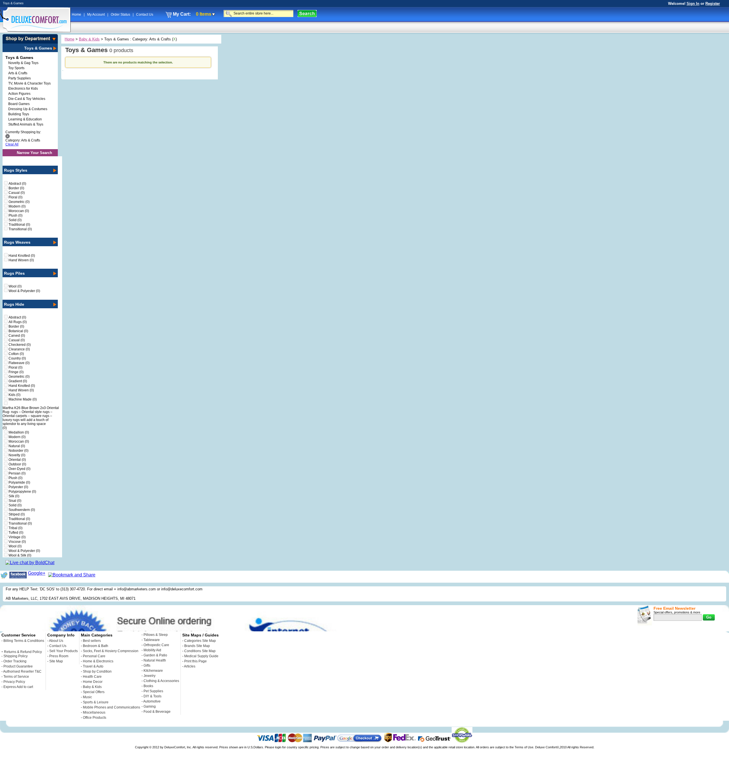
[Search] (307, 13)
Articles (189, 666)
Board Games (19, 104)
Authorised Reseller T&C (22, 671)
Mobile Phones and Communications (111, 707)
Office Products (94, 718)
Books (148, 686)
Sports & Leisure (95, 702)
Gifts (147, 665)
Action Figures (19, 94)
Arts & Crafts (17, 73)
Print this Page (195, 661)
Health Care (92, 677)
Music (87, 697)
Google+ (36, 573)
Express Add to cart (18, 687)
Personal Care (94, 656)
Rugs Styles (15, 170)
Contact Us (144, 15)
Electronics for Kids (23, 89)
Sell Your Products (63, 651)
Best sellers (92, 641)
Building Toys (18, 114)
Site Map (56, 661)
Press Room (58, 656)
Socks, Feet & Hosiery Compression (110, 651)
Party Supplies (19, 78)
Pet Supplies (153, 691)
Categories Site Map (200, 641)
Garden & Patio (155, 655)
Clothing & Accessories (161, 681)
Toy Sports (16, 68)
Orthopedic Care (156, 645)
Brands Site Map (197, 646)
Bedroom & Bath (95, 646)
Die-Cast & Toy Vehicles (26, 99)
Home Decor (93, 682)
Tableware (152, 640)
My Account (96, 15)
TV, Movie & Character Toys (29, 83)
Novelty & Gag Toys (23, 63)
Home (77, 15)
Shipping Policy (15, 656)
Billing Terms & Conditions (23, 641)
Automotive (152, 701)
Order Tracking (14, 661)
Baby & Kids (89, 39)
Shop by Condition (97, 671)
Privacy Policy (14, 682)
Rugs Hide (14, 304)
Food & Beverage (157, 712)
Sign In (693, 3)
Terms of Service (16, 677)
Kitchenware (153, 671)
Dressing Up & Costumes (27, 109)
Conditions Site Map (200, 651)
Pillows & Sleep (156, 635)
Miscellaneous (94, 712)
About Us (56, 641)
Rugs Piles (14, 273)
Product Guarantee (18, 666)
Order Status (121, 15)
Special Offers (94, 692)
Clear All (12, 144)
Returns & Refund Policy (23, 652)
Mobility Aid (152, 650)
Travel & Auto (93, 666)
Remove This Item (7, 136)
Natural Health (155, 660)
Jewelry (149, 676)
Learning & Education (25, 119)
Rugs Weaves (17, 242)
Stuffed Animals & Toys (25, 124)
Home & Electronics (98, 661)
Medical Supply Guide (201, 656)
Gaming (150, 706)
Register (712, 3)
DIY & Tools (152, 696)
